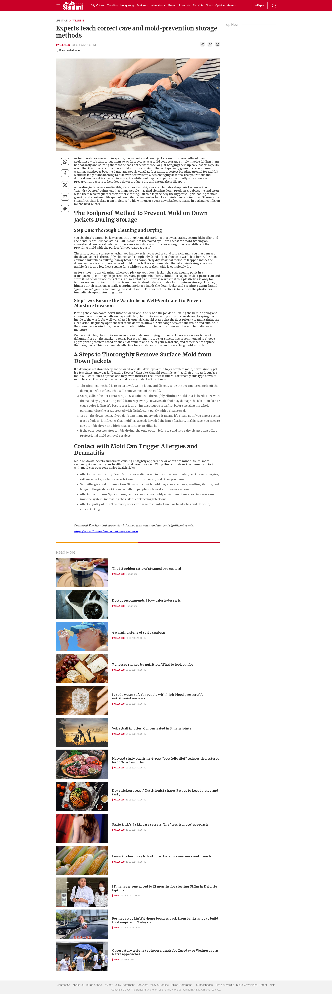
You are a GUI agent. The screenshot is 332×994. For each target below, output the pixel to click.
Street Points (267, 985)
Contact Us (63, 985)
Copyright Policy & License (153, 985)
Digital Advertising (246, 985)
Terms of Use (94, 985)
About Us (78, 985)
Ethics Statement (181, 985)
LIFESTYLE (62, 20)
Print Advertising (224, 985)
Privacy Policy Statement (119, 985)
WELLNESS (78, 20)
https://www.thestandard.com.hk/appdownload (106, 531)
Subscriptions (204, 985)
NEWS (116, 895)
